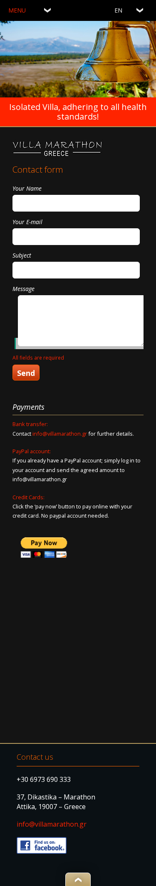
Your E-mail (27, 222)
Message (23, 289)
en (118, 10)
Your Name (27, 188)
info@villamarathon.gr (59, 433)
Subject (21, 255)
